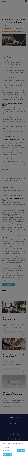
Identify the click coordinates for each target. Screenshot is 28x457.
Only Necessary (21, 450)
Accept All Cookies (7, 454)
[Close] (25, 443)
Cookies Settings (6, 450)
